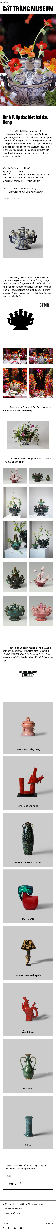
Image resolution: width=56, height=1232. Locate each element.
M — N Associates (35, 1204)
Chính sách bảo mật (11, 1213)
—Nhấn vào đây (33, 181)
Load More (28, 1156)
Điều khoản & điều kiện (13, 1209)
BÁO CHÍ (49, 1223)
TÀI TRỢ (6, 1223)
